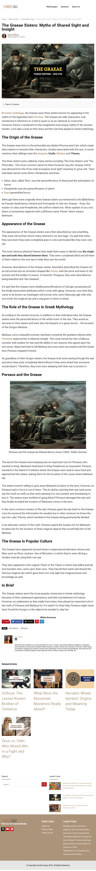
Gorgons (42, 153)
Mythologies (51, 7)
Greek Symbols (13, 628)
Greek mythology (14, 113)
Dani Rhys (13, 34)
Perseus (38, 117)
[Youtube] (7, 829)
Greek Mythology (28, 19)
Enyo (7, 192)
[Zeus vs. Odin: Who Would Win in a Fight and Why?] (16, 718)
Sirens (54, 271)
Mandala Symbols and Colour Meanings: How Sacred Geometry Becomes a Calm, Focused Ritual (77, 785)
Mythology (24, 628)
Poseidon (7, 338)
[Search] (44, 784)
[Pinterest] (12, 829)
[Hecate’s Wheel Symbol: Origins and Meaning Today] (79, 671)
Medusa (61, 153)
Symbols (64, 7)
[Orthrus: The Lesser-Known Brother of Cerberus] (16, 671)
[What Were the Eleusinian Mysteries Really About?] (48, 671)
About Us (76, 7)
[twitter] (3, 829)
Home (4, 19)
